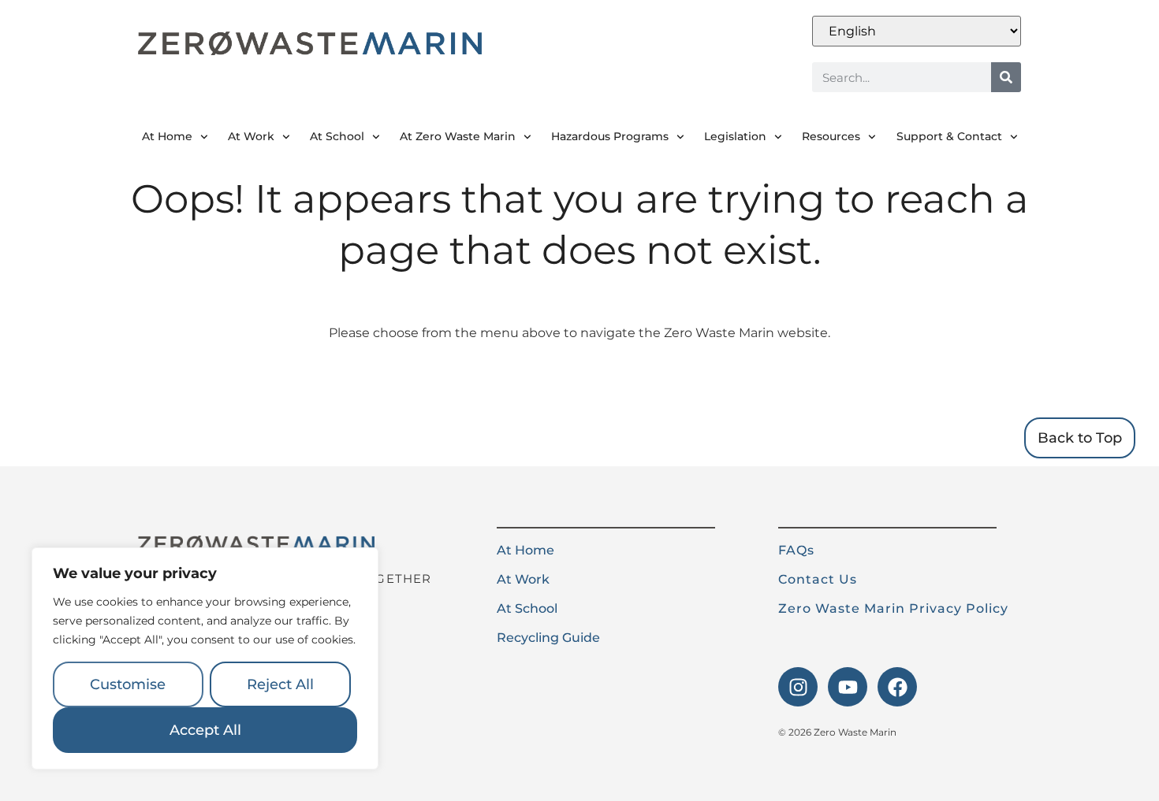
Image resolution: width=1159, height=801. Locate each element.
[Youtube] (847, 686)
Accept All (205, 730)
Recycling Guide (548, 637)
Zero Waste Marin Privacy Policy (893, 608)
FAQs (796, 550)
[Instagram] (798, 686)
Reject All (280, 684)
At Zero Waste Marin (458, 136)
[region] (205, 658)
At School (337, 136)
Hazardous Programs (610, 136)
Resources (831, 136)
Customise (128, 684)
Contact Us (817, 579)
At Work (251, 136)
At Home (167, 136)
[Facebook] (897, 686)
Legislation (735, 136)
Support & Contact (949, 136)
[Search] (1006, 77)
